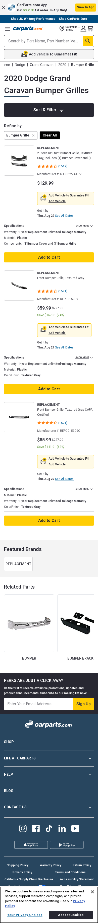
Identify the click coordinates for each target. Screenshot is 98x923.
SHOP (9, 742)
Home (5, 65)
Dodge (20, 65)
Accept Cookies (70, 915)
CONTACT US (15, 807)
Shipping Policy (17, 865)
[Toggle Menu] (7, 28)
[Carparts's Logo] (28, 29)
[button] (49, 7)
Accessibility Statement (77, 879)
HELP (8, 774)
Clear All (50, 135)
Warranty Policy (50, 865)
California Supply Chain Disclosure (29, 879)
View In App (85, 7)
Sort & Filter (45, 109)
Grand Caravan (42, 65)
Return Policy (82, 865)
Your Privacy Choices (24, 915)
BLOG (8, 791)
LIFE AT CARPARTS (20, 758)
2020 (62, 65)
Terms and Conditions (70, 872)
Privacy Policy (22, 872)
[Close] (92, 891)
